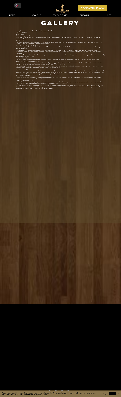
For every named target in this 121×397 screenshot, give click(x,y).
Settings (104, 394)
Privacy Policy (42, 395)
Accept (113, 394)
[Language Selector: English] (17, 5)
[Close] (119, 393)
